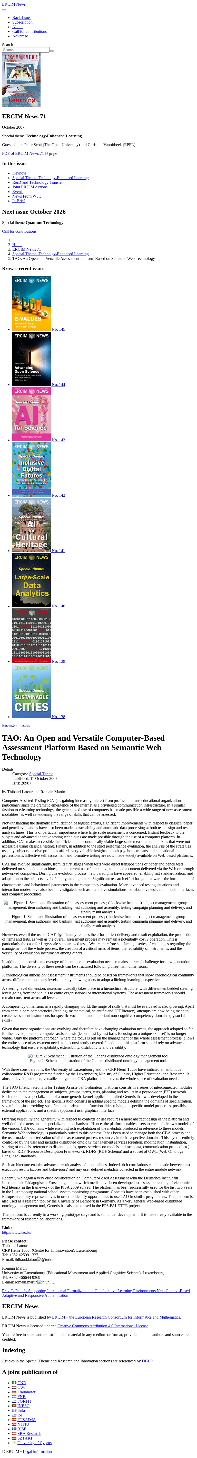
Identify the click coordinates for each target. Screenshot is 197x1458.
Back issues (21, 17)
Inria (21, 1410)
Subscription (22, 22)
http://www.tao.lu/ (16, 1232)
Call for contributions (29, 31)
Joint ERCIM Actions (29, 187)
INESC (23, 1406)
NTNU (23, 1424)
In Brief (18, 201)
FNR (21, 1396)
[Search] (52, 51)
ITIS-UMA (26, 1420)
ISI (19, 1415)
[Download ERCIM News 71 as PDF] (21, 105)
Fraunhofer (26, 1392)
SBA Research (29, 1433)
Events (17, 191)
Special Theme (41, 774)
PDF (23, 153)
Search (7, 45)
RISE (21, 1429)
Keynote (19, 173)
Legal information (37, 1451)
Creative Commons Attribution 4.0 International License (102, 1326)
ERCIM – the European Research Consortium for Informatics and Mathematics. (116, 1317)
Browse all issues (16, 725)
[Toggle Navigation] (4, 10)
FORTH (24, 1401)
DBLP (147, 1361)
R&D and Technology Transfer (37, 182)
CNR (21, 1383)
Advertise (20, 36)
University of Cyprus (34, 1443)
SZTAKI (24, 1438)
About (17, 27)
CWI (21, 1387)
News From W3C (26, 196)
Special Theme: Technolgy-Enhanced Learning (50, 178)
